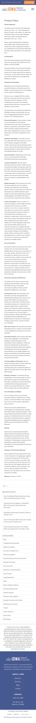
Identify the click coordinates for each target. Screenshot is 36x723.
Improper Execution (9, 562)
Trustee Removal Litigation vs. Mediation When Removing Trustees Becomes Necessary (16, 505)
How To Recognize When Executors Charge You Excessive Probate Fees (17, 521)
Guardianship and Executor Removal (14, 558)
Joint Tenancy (7, 573)
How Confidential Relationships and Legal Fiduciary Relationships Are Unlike (17, 497)
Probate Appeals (8, 592)
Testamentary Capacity (10, 604)
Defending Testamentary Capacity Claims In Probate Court (17, 513)
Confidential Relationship (11, 543)
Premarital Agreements (10, 589)
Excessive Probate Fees (10, 551)
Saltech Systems (27, 717)
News (5, 581)
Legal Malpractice (8, 577)
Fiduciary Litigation (9, 554)
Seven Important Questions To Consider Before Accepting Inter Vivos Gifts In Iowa (16, 528)
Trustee (5, 608)
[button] (29, 2)
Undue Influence (8, 611)
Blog (4, 539)
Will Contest (7, 615)
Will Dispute (7, 619)
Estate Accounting (9, 547)
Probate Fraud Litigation (10, 596)
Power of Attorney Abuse (11, 585)
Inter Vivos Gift (7, 566)
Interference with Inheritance (12, 570)
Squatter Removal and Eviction (13, 600)
